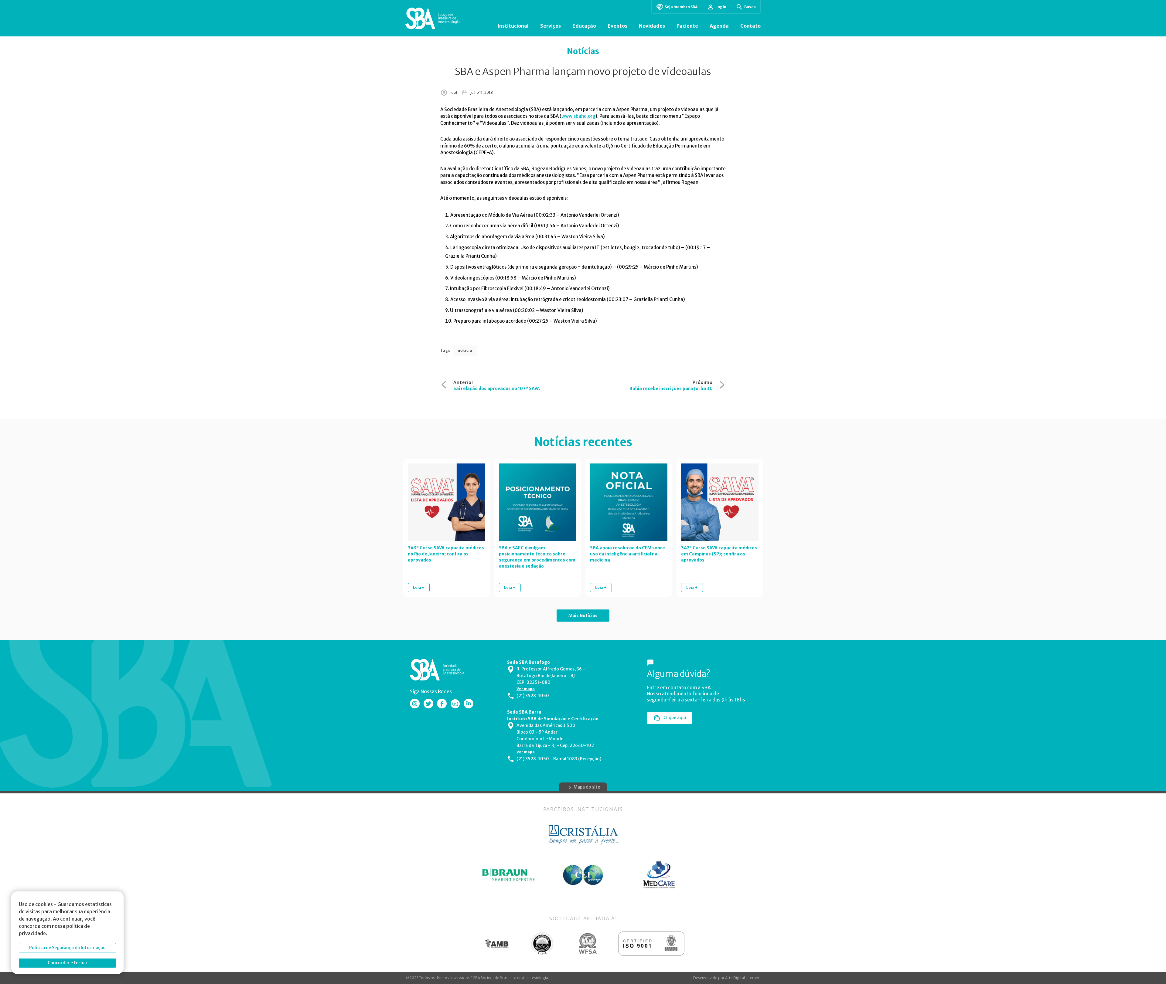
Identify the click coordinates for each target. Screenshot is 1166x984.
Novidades (652, 26)
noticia (465, 350)
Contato (750, 26)
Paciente (687, 26)
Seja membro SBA (681, 7)
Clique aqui (674, 717)
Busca (750, 7)
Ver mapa (526, 689)
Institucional (513, 26)
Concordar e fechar (67, 962)
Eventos (617, 26)
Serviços (550, 26)
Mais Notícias (583, 615)
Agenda (719, 26)
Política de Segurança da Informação (67, 947)
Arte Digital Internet (742, 978)
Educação (584, 26)
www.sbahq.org (578, 116)
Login (720, 7)
